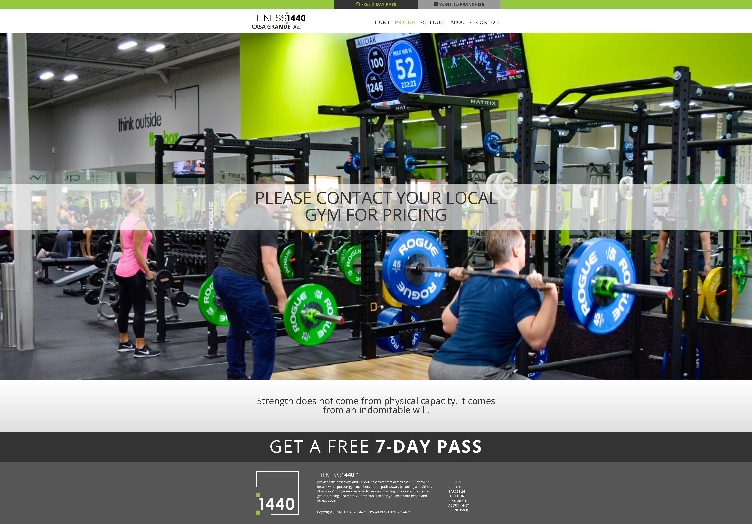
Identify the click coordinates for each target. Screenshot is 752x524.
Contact (488, 23)
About (459, 23)
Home (382, 23)
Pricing (405, 23)
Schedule (433, 23)
